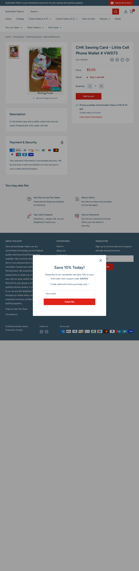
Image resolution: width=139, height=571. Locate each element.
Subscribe (69, 301)
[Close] (100, 260)
